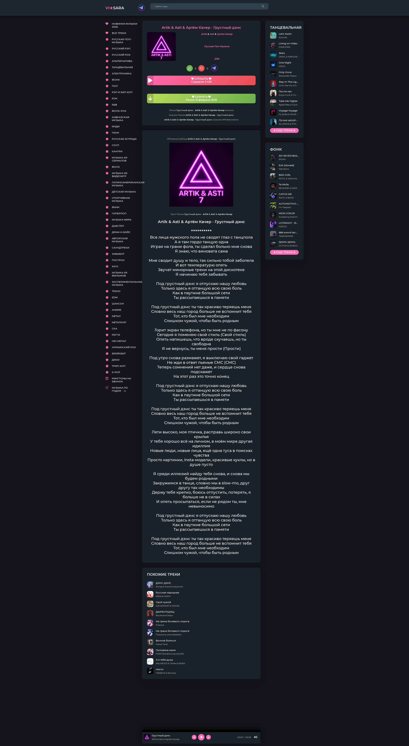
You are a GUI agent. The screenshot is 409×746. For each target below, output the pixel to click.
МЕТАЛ (116, 316)
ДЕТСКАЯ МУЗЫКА (124, 191)
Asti (212, 34)
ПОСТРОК (118, 260)
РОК (114, 98)
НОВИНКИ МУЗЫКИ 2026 (124, 25)
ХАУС (115, 266)
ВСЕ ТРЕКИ (119, 33)
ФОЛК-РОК (119, 110)
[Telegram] (141, 8)
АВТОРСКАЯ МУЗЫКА (120, 240)
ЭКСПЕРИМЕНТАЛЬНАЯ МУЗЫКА (124, 283)
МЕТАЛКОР (119, 322)
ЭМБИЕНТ (118, 253)
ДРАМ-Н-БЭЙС (121, 232)
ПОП (115, 85)
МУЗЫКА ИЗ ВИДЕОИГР (119, 175)
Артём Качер (225, 34)
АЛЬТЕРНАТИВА (122, 61)
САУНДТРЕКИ (120, 247)
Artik (204, 34)
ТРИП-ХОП (118, 365)
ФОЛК (116, 166)
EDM (115, 297)
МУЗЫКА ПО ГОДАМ (120, 389)
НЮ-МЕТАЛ (119, 341)
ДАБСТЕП (118, 225)
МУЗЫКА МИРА (121, 219)
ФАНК (116, 207)
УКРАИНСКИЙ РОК (124, 347)
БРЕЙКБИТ (119, 353)
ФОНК (116, 79)
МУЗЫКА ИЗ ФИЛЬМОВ (119, 274)
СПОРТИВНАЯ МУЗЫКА (121, 199)
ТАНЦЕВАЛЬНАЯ (122, 67)
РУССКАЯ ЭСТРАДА (124, 138)
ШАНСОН (118, 303)
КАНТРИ (117, 151)
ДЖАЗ (116, 359)
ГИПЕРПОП (119, 213)
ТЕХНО (116, 291)
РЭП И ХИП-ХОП (122, 92)
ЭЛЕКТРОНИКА (121, 73)
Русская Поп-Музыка (216, 46)
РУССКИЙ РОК (121, 54)
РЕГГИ (116, 334)
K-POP (116, 372)
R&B (114, 104)
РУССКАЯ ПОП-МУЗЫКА (121, 41)
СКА (114, 328)
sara (114, 8)
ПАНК (115, 132)
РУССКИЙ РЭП (121, 48)
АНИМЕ (116, 309)
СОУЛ (115, 145)
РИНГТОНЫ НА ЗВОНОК (121, 380)
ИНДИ (116, 126)
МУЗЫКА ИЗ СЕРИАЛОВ (119, 159)
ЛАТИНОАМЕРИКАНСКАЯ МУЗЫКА (124, 184)
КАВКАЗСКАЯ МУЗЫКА (120, 119)
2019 (216, 58)
